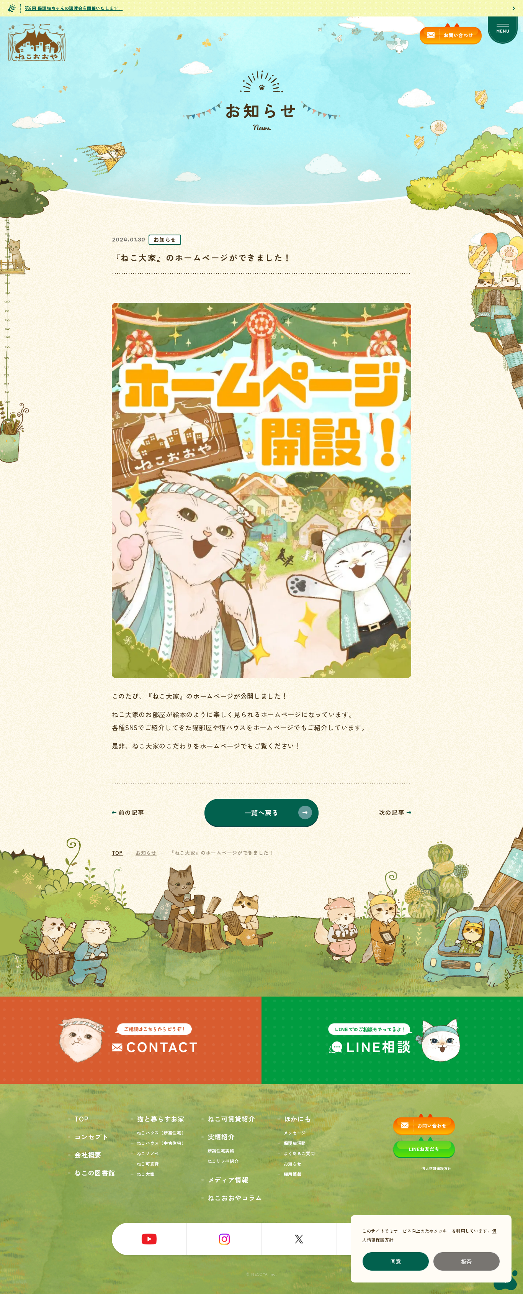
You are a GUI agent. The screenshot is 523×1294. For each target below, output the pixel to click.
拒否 (466, 1261)
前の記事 (131, 813)
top (117, 852)
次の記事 (392, 813)
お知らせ (146, 852)
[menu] (503, 30)
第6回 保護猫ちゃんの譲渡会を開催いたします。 (74, 8)
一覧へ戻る (261, 812)
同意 (396, 1261)
